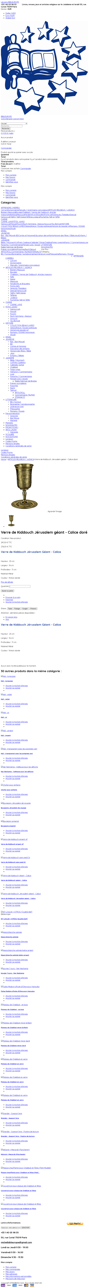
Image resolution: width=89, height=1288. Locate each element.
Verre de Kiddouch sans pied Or (13, 862)
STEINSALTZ (20, 397)
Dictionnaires (15, 263)
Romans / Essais (17, 411)
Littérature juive (17, 406)
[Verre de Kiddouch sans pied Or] (15, 857)
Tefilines (13, 295)
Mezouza (14, 281)
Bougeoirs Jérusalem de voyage (13, 808)
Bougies (13, 272)
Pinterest (33, 609)
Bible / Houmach (17, 360)
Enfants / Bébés (17, 355)
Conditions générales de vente (19, 446)
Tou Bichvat (15, 321)
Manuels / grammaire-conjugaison (25, 265)
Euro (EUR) (10, 15)
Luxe (12, 374)
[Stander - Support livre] (11, 1113)
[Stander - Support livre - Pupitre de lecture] (20, 1131)
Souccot (13, 318)
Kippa (12, 279)
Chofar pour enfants (9, 790)
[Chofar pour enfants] (10, 785)
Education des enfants (20, 348)
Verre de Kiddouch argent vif (12, 844)
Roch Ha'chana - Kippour (21, 316)
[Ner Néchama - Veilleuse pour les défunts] (19, 767)
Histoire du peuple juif (19, 330)
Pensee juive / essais (19, 379)
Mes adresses (11, 1274)
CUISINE (9, 302)
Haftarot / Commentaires (21, 372)
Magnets (9, 423)
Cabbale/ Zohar (17, 365)
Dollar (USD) (11, 13)
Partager (17, 609)
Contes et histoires (18, 346)
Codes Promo (11, 441)
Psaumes (14, 385)
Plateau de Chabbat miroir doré (13, 1046)
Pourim (13, 314)
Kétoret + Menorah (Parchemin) (13, 1154)
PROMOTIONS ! (12, 427)
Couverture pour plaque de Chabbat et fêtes (18, 1190)
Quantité (4, 586)
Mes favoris (10, 177)
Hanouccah (15, 309)
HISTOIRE (9, 323)
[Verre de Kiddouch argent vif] (14, 839)
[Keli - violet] (6, 694)
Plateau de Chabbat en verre (12, 1064)
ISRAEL (8, 337)
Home (3, 459)
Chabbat (14, 367)
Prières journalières (18, 383)
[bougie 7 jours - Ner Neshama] (14, 968)
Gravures (14, 416)
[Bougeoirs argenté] (10, 821)
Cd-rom (13, 260)
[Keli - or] (5, 712)
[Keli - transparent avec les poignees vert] (19, 749)
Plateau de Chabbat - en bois (12, 1009)
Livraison (9, 439)
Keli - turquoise (7, 681)
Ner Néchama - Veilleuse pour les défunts (17, 771)
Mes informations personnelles (18, 1276)
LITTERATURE (11, 399)
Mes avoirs (10, 1272)
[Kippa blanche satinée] (11, 932)
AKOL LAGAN (11, 430)
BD (11, 344)
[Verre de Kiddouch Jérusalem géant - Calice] (11, 526)
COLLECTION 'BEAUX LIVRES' (22, 325)
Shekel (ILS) (10, 18)
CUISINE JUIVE (16, 304)
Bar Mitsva (14, 418)
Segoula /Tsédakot (18, 288)
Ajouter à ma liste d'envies (17, 602)
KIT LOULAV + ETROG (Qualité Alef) (14, 919)
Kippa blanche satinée (9, 937)
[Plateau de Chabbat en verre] (14, 1059)
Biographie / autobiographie (22, 404)
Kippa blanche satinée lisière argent (15, 955)
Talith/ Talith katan (18, 293)
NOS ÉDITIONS (12, 436)
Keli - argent (6, 735)
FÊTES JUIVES (11, 307)
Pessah (13, 311)
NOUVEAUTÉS (11, 425)
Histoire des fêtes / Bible (20, 351)
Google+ (25, 609)
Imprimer (9, 600)
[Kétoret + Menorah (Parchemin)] (15, 1149)
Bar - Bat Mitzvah (17, 341)
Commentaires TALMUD (25, 395)
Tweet (10, 609)
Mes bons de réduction (15, 1278)
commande (10, 179)
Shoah (13, 335)
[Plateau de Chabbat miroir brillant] (16, 1023)
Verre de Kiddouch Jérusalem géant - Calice (18, 898)
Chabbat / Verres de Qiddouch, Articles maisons (31, 274)
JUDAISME (10, 358)
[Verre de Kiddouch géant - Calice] (16, 875)
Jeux (12, 353)
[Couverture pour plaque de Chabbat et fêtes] (21, 1186)
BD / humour (15, 402)
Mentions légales (13, 443)
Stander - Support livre (10, 1118)
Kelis (12, 277)
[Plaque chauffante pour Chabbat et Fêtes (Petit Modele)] (26, 1168)
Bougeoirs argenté (8, 826)
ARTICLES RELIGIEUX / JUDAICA (19, 267)
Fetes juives (15, 369)
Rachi (12, 388)
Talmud (13, 390)
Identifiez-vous (12, 182)
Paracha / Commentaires (21, 376)
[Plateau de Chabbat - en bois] (14, 1005)
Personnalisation (13, 413)
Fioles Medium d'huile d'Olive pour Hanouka (18, 991)
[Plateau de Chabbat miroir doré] (15, 1041)
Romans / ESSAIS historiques (22, 332)
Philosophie (15, 409)
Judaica (13, 297)
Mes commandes (13, 1269)
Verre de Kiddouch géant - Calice (14, 880)
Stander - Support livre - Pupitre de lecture (18, 1136)
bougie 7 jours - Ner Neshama (12, 973)
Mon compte (11, 175)
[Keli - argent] (7, 730)
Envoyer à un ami (13, 597)
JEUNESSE (10, 339)
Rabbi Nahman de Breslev (26, 381)
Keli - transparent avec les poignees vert (17, 753)
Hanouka (14, 432)
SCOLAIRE (10, 434)
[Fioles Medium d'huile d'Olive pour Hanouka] (20, 986)
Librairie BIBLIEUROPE (10, 2)
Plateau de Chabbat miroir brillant (14, 1027)
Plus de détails (7, 582)
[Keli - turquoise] (8, 676)
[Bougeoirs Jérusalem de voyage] (16, 803)
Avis (7, 619)
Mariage (13, 420)
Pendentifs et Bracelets (20, 284)
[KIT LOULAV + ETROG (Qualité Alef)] (16, 912)
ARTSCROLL (20, 392)
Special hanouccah (18, 290)
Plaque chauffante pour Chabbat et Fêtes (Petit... (20, 1172)
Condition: (5, 538)
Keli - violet (5, 699)
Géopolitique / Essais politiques (23, 328)
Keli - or (4, 717)
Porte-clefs (15, 286)
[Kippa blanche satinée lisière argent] (17, 950)
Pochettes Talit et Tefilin (20, 300)
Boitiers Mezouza (17, 270)
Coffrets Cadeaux (18, 362)
